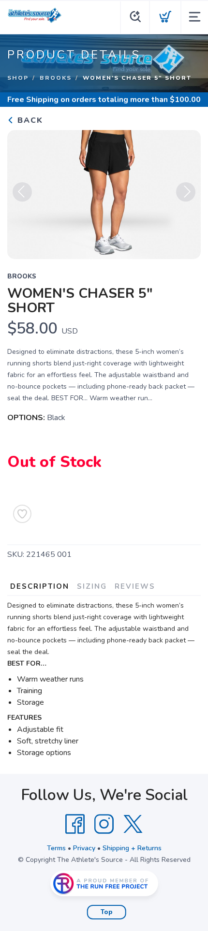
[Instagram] (104, 824)
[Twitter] (133, 824)
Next (185, 192)
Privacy (84, 848)
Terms (56, 848)
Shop (18, 78)
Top (107, 912)
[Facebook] (74, 824)
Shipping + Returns (132, 848)
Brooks (56, 78)
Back (29, 120)
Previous (22, 192)
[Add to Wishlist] (22, 514)
